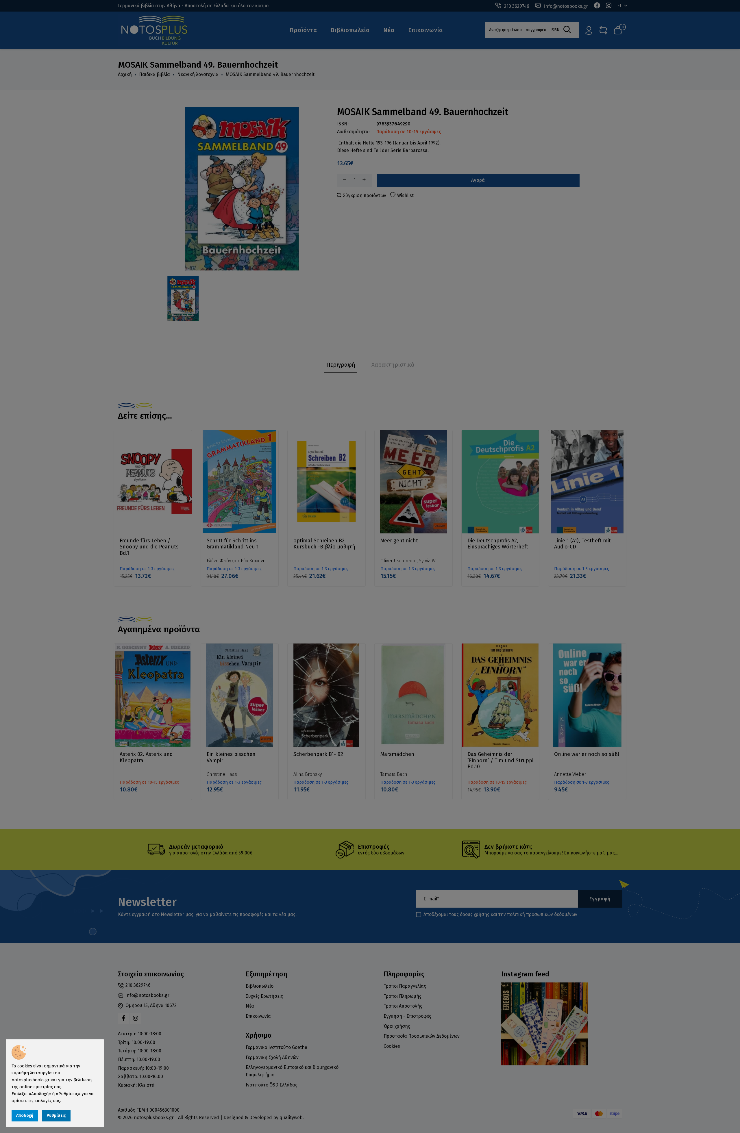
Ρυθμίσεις (56, 1115)
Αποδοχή (24, 1115)
